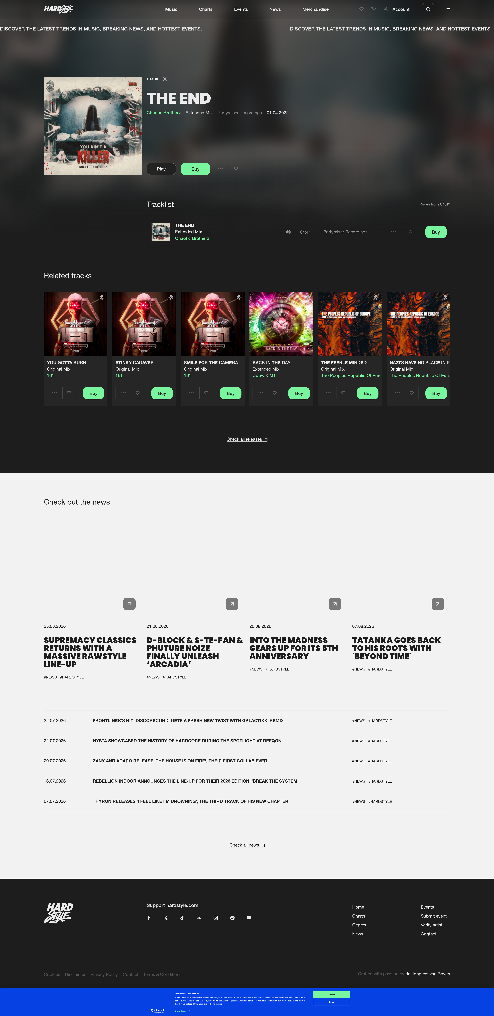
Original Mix (58, 368)
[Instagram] (216, 918)
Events (241, 9)
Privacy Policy (104, 974)
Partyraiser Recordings (240, 112)
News (275, 9)
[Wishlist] (362, 9)
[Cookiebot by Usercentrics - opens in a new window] (157, 1011)
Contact (428, 933)
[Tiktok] (182, 918)
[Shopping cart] (374, 9)
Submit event (434, 915)
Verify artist (431, 924)
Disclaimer (75, 974)
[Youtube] (249, 918)
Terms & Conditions (162, 974)
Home (358, 906)
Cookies (52, 974)
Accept (331, 995)
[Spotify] (232, 918)
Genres (359, 924)
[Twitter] (165, 918)
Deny (331, 1002)
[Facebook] (149, 918)
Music (171, 9)
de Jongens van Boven (427, 973)
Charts (206, 9)
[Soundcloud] (199, 918)
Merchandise (315, 9)
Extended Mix (188, 231)
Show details (180, 1011)
